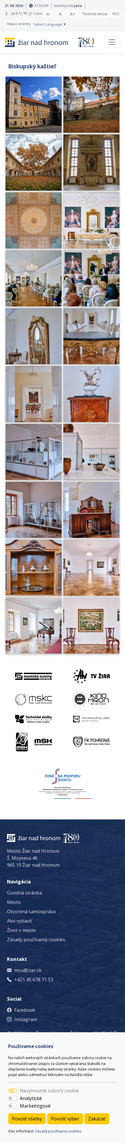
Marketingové (35, 1106)
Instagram (25, 1019)
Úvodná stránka (24, 893)
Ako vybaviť (19, 921)
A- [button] (49, 14)
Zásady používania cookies (58, 1131)
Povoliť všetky (27, 1119)
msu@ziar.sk (28, 970)
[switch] (12, 1098)
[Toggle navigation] (112, 42)
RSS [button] (115, 13)
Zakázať (97, 1119)
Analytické (31, 1098)
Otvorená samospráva (31, 911)
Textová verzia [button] (94, 13)
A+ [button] (72, 14)
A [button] (60, 14)
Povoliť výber (65, 1119)
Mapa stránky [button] (19, 23)
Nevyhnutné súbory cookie (49, 1090)
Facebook (24, 1010)
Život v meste (21, 930)
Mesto (14, 902)
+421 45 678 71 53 (33, 979)
